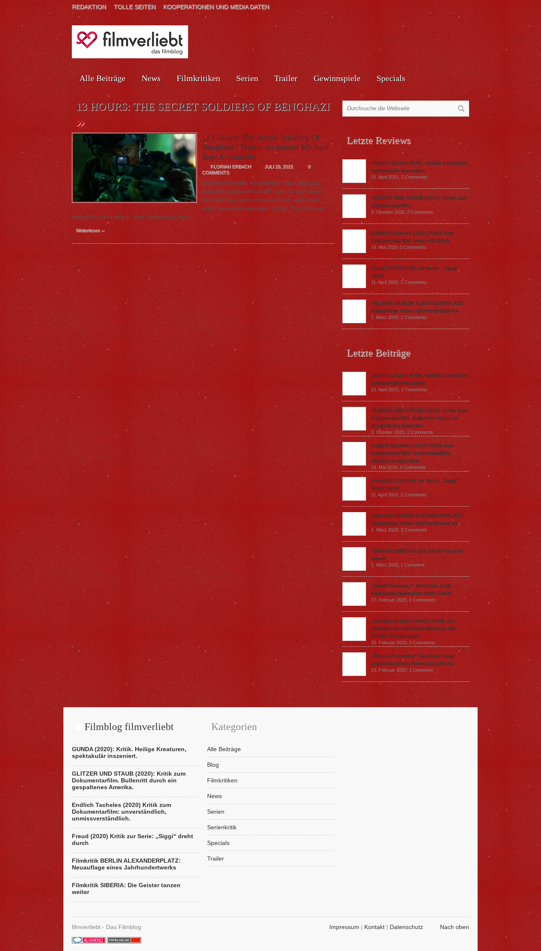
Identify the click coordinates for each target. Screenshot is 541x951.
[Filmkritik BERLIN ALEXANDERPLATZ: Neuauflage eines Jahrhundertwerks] (354, 321)
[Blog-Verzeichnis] (89, 941)
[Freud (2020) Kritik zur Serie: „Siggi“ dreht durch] (354, 286)
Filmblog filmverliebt (129, 726)
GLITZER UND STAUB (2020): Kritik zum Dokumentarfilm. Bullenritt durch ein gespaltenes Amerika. (419, 418)
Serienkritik (222, 827)
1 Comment (412, 564)
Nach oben (454, 927)
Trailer (286, 78)
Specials (391, 78)
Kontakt (374, 927)
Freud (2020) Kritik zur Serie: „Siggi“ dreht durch (132, 839)
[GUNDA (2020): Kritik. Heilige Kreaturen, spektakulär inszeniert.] (354, 180)
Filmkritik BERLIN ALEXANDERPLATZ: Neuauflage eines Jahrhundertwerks (126, 864)
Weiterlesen (90, 229)
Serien (247, 78)
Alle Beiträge (102, 78)
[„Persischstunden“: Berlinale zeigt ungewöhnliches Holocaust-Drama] (354, 673)
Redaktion (89, 6)
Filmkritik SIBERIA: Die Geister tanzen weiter (126, 888)
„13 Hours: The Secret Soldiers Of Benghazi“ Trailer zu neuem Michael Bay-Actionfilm (265, 147)
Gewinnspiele (337, 78)
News (151, 78)
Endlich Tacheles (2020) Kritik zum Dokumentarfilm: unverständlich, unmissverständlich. (412, 453)
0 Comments (413, 247)
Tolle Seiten (135, 6)
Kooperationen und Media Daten (216, 6)
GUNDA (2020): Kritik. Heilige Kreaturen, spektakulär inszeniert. (129, 752)
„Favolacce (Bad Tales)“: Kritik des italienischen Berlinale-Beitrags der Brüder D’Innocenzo (413, 628)
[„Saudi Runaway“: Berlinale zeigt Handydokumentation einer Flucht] (354, 603)
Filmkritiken (198, 78)
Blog (213, 764)
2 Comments (414, 177)
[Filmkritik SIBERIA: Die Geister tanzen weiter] (354, 568)
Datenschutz (406, 927)
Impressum (344, 927)
